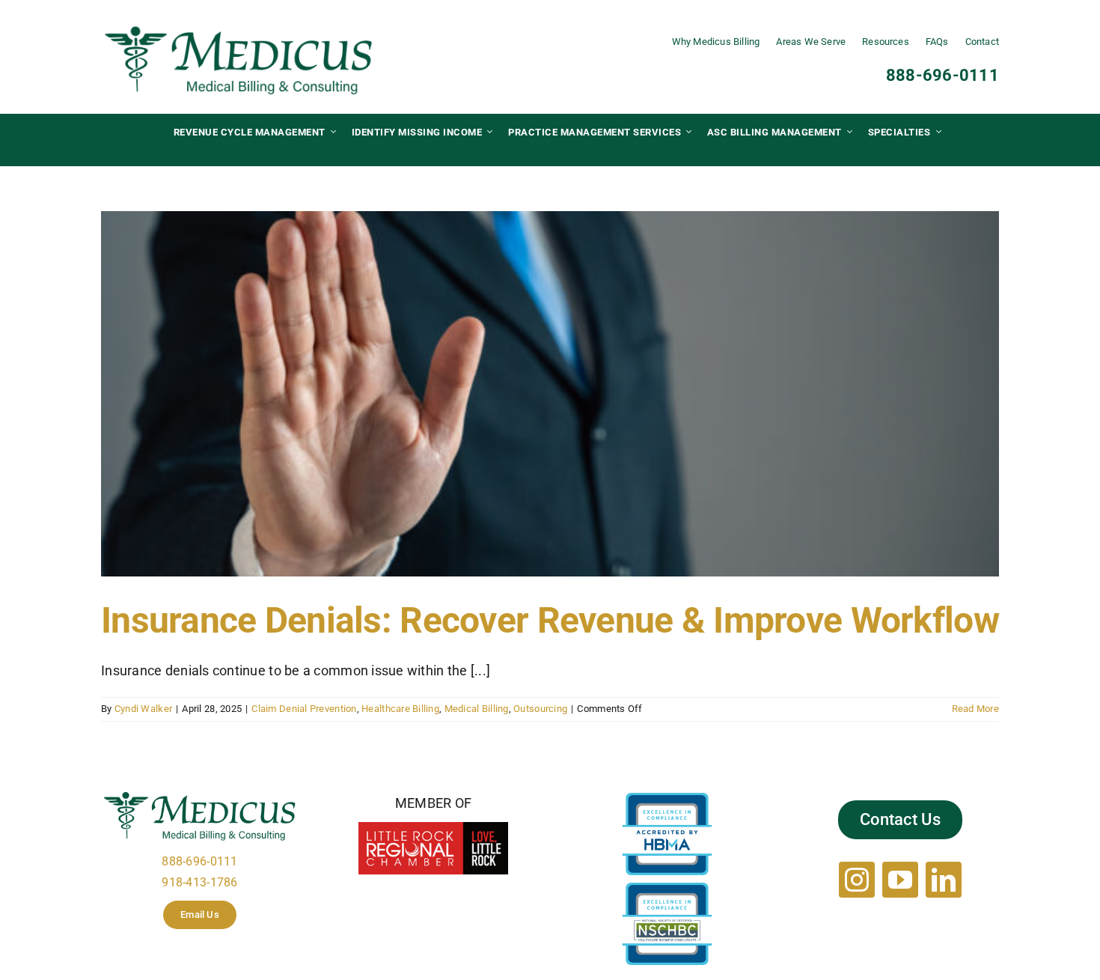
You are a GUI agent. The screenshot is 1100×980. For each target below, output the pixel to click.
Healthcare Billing (400, 708)
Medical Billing (476, 708)
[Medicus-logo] (238, 29)
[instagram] (857, 880)
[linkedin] (944, 880)
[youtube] (900, 880)
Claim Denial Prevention (303, 708)
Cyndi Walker (143, 708)
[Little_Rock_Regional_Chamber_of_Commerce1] (433, 828)
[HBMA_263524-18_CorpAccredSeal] (667, 799)
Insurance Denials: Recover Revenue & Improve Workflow (550, 620)
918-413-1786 (199, 882)
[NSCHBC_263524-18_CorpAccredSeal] (667, 889)
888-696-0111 (942, 75)
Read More (975, 708)
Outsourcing (540, 708)
